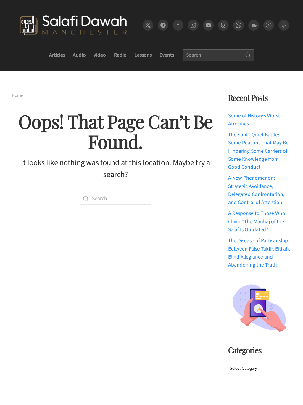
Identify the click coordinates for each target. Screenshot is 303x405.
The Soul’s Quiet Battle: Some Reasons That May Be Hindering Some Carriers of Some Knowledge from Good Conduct (258, 151)
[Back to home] (73, 25)
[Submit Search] (248, 55)
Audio (79, 55)
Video (100, 55)
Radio (120, 55)
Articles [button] (57, 55)
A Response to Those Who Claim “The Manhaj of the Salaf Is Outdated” (256, 221)
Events (166, 55)
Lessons (143, 55)
